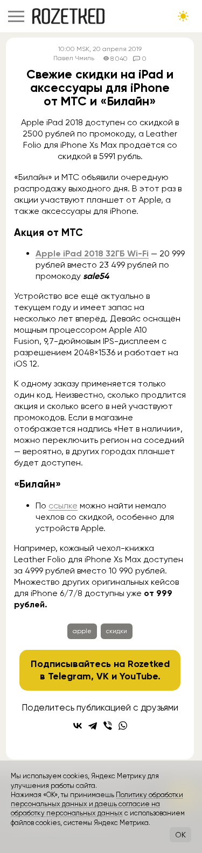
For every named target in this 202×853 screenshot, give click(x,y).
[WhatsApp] (122, 725)
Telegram (69, 676)
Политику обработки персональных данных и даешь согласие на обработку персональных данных (97, 804)
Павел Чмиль (73, 58)
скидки (116, 631)
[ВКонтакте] (77, 725)
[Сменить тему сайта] (183, 16)
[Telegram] (92, 725)
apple (82, 631)
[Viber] (107, 725)
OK (180, 834)
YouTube (139, 676)
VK (102, 676)
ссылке (63, 505)
